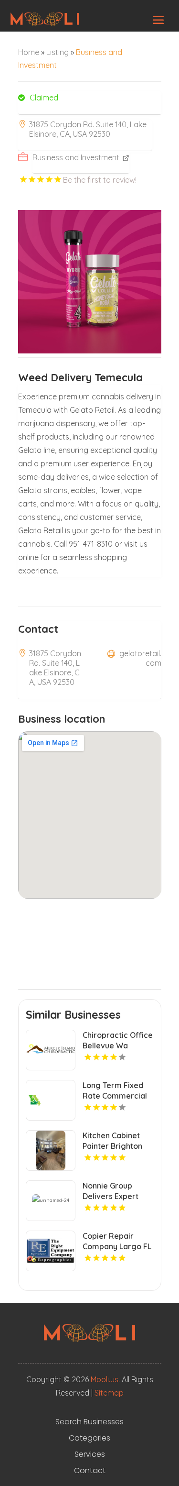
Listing (57, 52)
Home (28, 52)
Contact (89, 1470)
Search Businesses (89, 1422)
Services (89, 1454)
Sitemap (109, 1393)
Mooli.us (104, 1379)
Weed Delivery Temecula (80, 377)
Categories (89, 1438)
